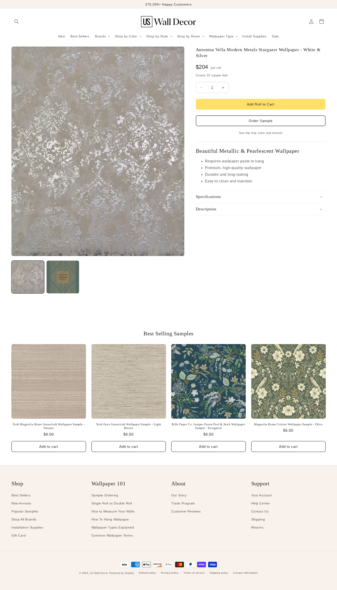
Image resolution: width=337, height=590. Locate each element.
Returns (257, 527)
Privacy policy (170, 572)
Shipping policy (219, 572)
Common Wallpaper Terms (112, 535)
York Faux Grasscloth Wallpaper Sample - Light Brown (128, 426)
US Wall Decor (99, 573)
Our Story (178, 495)
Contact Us (260, 511)
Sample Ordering (104, 495)
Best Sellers (20, 495)
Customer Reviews (186, 511)
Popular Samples (24, 511)
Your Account (261, 495)
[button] (16, 22)
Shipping (258, 519)
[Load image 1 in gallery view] (27, 277)
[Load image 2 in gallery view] (63, 277)
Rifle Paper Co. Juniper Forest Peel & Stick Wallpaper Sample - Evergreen (208, 426)
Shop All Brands (23, 519)
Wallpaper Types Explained (112, 527)
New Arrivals (21, 503)
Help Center (260, 503)
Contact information (245, 572)
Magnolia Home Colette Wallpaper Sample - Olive (288, 424)
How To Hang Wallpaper (110, 519)
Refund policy (147, 572)
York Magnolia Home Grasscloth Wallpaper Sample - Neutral (49, 426)
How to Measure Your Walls (113, 511)
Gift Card (18, 535)
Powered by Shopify (121, 573)
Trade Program (183, 503)
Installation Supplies (27, 527)
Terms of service (194, 572)
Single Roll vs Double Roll (111, 503)
